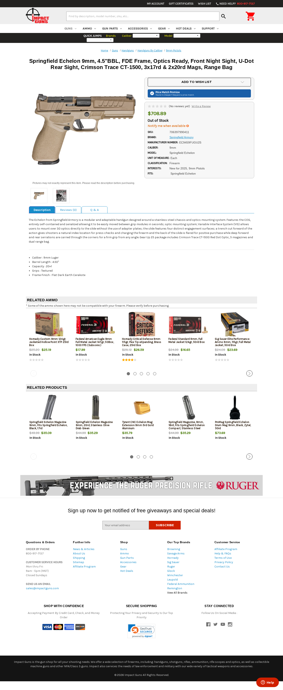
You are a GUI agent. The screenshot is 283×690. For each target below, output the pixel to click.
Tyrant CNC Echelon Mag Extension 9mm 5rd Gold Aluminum (138, 425)
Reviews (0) (68, 210)
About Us (79, 553)
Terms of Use (223, 558)
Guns (68, 28)
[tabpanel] (49, 340)
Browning (173, 549)
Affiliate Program (84, 566)
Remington (174, 588)
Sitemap (78, 562)
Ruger (171, 566)
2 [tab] (135, 373)
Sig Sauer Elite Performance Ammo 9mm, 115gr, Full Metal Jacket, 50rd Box (233, 342)
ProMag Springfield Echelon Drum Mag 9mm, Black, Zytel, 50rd (233, 425)
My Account (155, 3)
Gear (162, 28)
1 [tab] (128, 373)
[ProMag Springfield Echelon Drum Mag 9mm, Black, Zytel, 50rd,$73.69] (235, 408)
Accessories (138, 28)
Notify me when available (167, 126)
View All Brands (177, 592)
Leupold (172, 579)
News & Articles (83, 549)
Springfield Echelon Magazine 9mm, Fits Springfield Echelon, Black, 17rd (48, 425)
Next (249, 373)
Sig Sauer (173, 562)
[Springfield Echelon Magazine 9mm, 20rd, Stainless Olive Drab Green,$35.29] (95, 408)
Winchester (175, 575)
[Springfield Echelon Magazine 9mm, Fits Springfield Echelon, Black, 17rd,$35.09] (49, 408)
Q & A (94, 210)
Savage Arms (176, 553)
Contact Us (222, 566)
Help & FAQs (222, 553)
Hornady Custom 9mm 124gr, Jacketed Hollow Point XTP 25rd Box (49, 342)
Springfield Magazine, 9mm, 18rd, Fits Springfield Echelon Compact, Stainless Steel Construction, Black (187, 426)
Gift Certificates (181, 3)
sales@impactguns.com (42, 588)
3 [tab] (141, 373)
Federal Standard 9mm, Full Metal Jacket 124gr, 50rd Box (186, 340)
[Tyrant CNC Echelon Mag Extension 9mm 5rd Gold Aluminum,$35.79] (142, 408)
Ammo (87, 28)
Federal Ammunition (180, 584)
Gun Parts (110, 28)
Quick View (49, 325)
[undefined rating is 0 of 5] (157, 106)
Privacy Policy (223, 562)
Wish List (204, 3)
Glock (171, 571)
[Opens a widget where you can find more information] (267, 683)
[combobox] (142, 16)
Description (42, 210)
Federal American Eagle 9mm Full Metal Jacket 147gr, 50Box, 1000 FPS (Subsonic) (95, 342)
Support (208, 28)
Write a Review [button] (201, 106)
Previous (33, 373)
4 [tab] (148, 373)
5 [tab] (154, 373)
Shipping (79, 558)
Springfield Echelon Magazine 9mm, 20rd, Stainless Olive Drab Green (94, 425)
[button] (141, 631)
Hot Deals (184, 28)
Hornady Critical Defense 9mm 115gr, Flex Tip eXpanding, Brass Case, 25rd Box (141, 342)
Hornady (173, 558)
